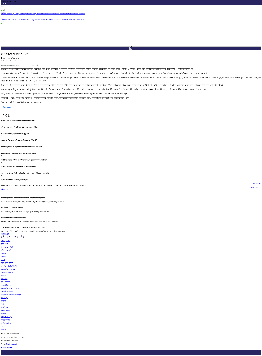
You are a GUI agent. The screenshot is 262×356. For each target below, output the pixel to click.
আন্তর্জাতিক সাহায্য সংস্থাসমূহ (10, 288)
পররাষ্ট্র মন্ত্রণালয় (6, 323)
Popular (7, 116)
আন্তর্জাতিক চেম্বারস (7, 291)
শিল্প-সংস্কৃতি (4, 298)
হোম (2, 14)
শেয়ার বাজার (72, 14)
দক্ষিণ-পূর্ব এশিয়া (13, 14)
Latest (7, 114)
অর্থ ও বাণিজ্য (65, 14)
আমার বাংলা (78, 14)
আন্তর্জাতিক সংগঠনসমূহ (8, 269)
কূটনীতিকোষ (4, 307)
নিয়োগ (3, 304)
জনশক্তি (3, 314)
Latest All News (256, 183)
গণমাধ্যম (3, 329)
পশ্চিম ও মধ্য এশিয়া (35, 14)
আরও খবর (4, 189)
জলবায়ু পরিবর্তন (5, 320)
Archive (3, 3)
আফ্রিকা (47, 14)
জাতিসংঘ (3, 276)
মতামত (83, 14)
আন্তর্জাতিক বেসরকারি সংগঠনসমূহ (11, 295)
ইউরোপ (51, 14)
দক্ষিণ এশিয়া (6, 14)
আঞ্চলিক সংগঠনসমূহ (7, 272)
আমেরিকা (42, 14)
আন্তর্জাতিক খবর (57, 14)
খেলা (2, 326)
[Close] (1, 18)
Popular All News (255, 187)
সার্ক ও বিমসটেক (5, 282)
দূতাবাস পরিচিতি (5, 310)
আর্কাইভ (85, 20)
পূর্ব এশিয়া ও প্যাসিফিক (24, 14)
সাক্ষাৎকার (3, 301)
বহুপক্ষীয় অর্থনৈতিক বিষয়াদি (9, 266)
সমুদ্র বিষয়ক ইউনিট (7, 263)
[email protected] (11, 344)
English (3, 12)
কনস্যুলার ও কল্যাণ (6, 317)
